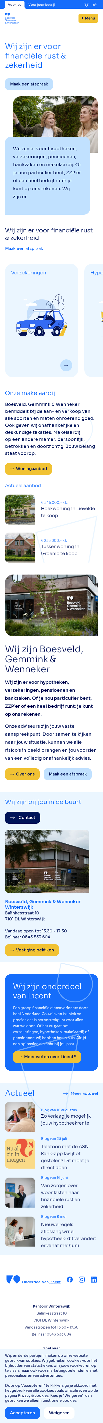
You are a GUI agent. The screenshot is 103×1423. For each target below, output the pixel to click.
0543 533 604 (36, 937)
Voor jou (15, 4)
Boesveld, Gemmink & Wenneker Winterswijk (43, 904)
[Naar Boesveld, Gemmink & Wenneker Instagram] (82, 1280)
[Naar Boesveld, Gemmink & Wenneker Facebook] (70, 1280)
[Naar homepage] (12, 18)
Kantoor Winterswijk (51, 1306)
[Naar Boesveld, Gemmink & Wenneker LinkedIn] (94, 1280)
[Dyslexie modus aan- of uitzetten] (86, 4)
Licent (55, 1282)
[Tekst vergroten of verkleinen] (94, 4)
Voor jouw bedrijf (41, 4)
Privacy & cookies (33, 1395)
